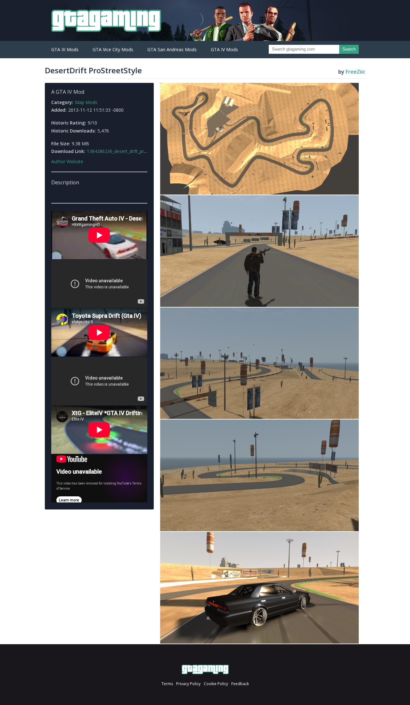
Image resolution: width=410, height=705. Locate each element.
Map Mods (86, 102)
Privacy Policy (188, 683)
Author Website (67, 161)
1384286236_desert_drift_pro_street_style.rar (133, 151)
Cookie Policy (216, 683)
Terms (167, 683)
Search (349, 49)
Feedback (240, 683)
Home (205, 669)
